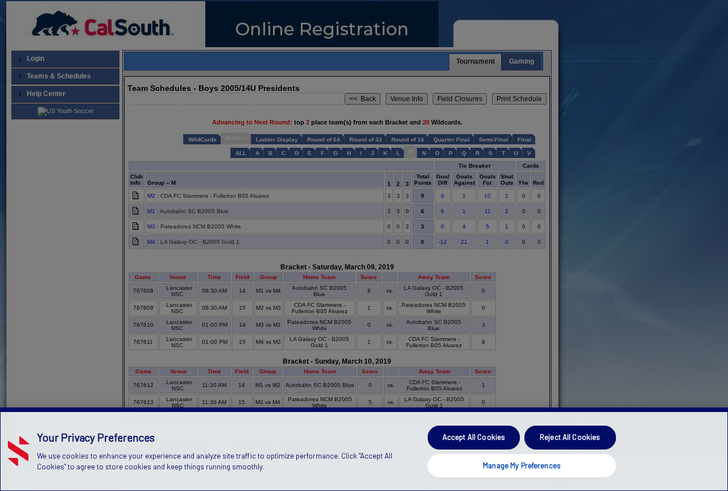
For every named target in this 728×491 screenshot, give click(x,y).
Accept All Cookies (473, 437)
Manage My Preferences (522, 464)
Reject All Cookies (570, 437)
